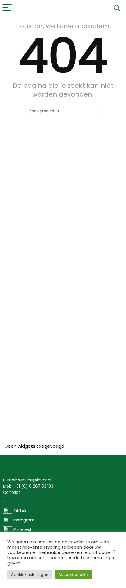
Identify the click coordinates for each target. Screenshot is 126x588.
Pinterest (22, 529)
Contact (11, 492)
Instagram (23, 520)
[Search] (117, 8)
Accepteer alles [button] (73, 574)
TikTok (19, 511)
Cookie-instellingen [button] (29, 574)
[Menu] (7, 8)
